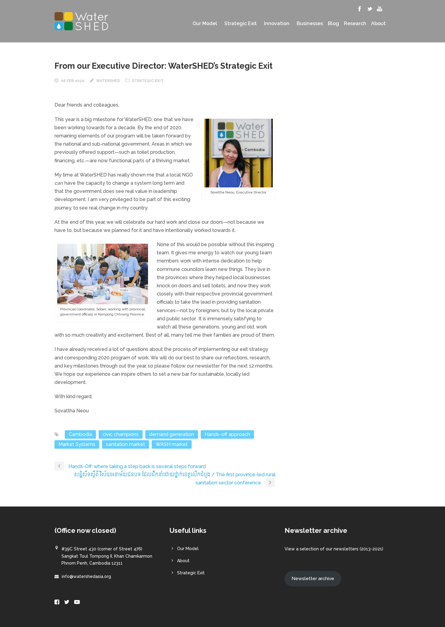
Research (355, 23)
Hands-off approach (227, 434)
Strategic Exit (240, 23)
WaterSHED (108, 81)
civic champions (121, 434)
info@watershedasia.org (86, 576)
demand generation (171, 434)
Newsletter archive (313, 578)
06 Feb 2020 (72, 81)
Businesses (310, 23)
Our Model (205, 23)
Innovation (276, 23)
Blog (333, 23)
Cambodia (80, 434)
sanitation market (125, 444)
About (378, 23)
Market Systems (76, 444)
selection (309, 548)
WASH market (172, 444)
